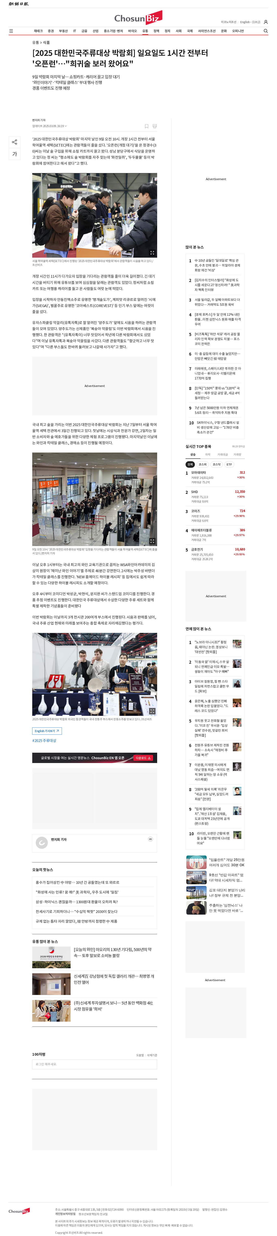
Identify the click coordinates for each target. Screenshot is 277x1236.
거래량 (237, 454)
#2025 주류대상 (44, 740)
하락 (207, 454)
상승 (193, 454)
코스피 (203, 464)
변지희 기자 (38, 120)
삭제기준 (152, 1055)
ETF (229, 464)
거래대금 (222, 454)
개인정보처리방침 (65, 1214)
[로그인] (265, 22)
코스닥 (217, 464)
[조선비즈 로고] (138, 17)
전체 (190, 464)
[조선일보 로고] (19, 4)
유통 (35, 42)
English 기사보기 (45, 731)
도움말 (140, 1055)
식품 (46, 42)
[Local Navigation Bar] (11, 31)
